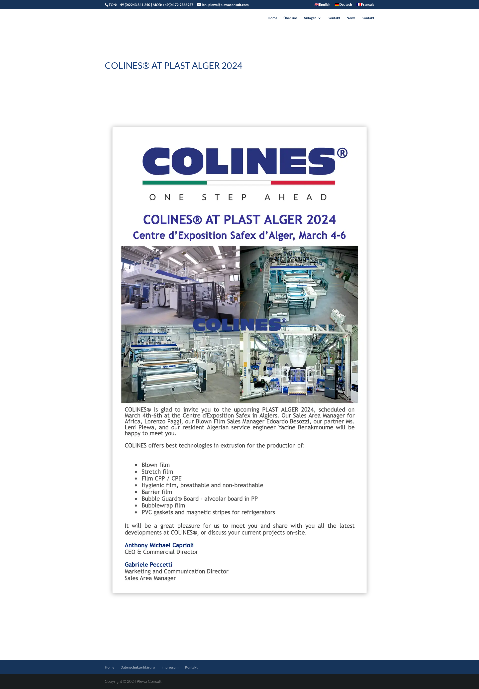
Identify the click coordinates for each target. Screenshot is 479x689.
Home (272, 18)
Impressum (170, 667)
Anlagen (310, 18)
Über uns (290, 18)
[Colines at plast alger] (239, 360)
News (351, 18)
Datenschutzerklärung (137, 667)
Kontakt (334, 18)
